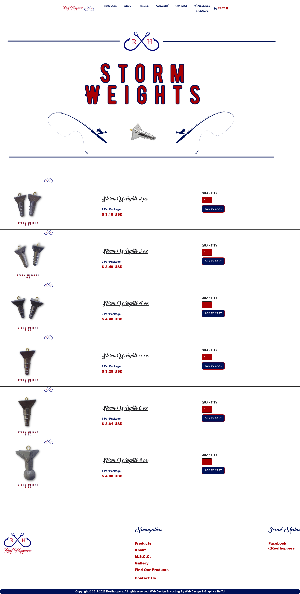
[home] (84, 8)
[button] (223, 8)
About (128, 5)
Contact (181, 5)
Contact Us (145, 578)
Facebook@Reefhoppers (281, 546)
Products (110, 5)
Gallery (162, 5)
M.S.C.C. (144, 5)
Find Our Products (152, 569)
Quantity (210, 193)
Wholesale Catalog (202, 8)
